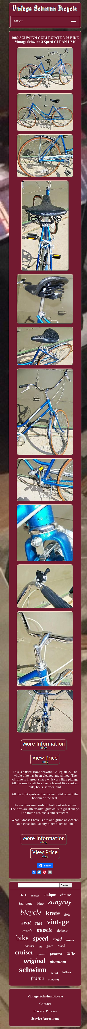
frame (37, 978)
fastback (56, 954)
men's (27, 930)
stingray (59, 902)
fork (67, 914)
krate (53, 913)
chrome (65, 895)
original (34, 960)
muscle (44, 930)
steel (61, 945)
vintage (58, 922)
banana (25, 903)
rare (38, 923)
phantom (58, 961)
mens (70, 940)
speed (40, 938)
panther (29, 946)
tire (40, 946)
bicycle (30, 912)
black (23, 895)
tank (70, 953)
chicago (35, 895)
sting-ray (53, 979)
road (57, 939)
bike (22, 938)
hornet (54, 972)
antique (50, 894)
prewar (42, 954)
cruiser (24, 952)
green (49, 946)
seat (26, 922)
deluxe (62, 930)
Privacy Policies (45, 1011)
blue (40, 903)
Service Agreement (45, 1018)
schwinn (32, 969)
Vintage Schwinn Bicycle (45, 996)
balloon (66, 972)
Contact (45, 1003)
